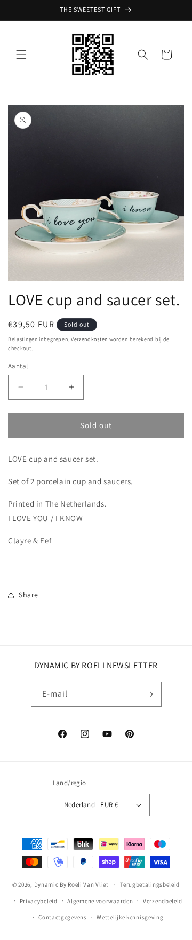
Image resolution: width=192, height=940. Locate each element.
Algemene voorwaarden (100, 901)
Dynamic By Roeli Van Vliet (71, 884)
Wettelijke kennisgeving (130, 917)
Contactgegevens (62, 917)
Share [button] (28, 594)
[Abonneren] (149, 694)
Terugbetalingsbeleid (150, 884)
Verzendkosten (89, 339)
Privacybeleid (39, 901)
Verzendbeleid (162, 901)
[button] (21, 54)
